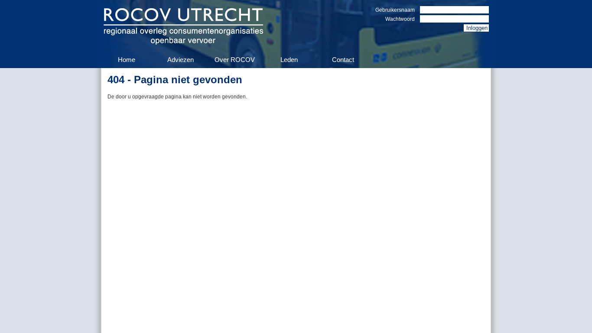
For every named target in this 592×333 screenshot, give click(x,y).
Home (126, 59)
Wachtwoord (400, 19)
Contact (343, 59)
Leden (289, 59)
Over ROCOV (235, 59)
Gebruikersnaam (395, 10)
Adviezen (180, 59)
